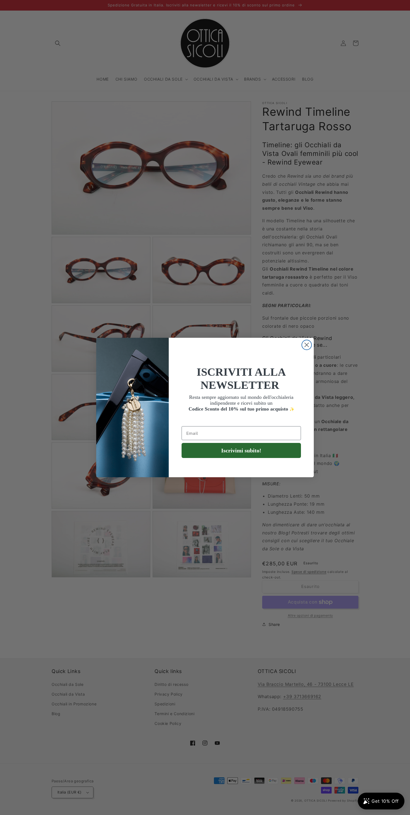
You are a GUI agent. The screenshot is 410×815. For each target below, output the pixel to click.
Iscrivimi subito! (241, 450)
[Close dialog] (307, 345)
